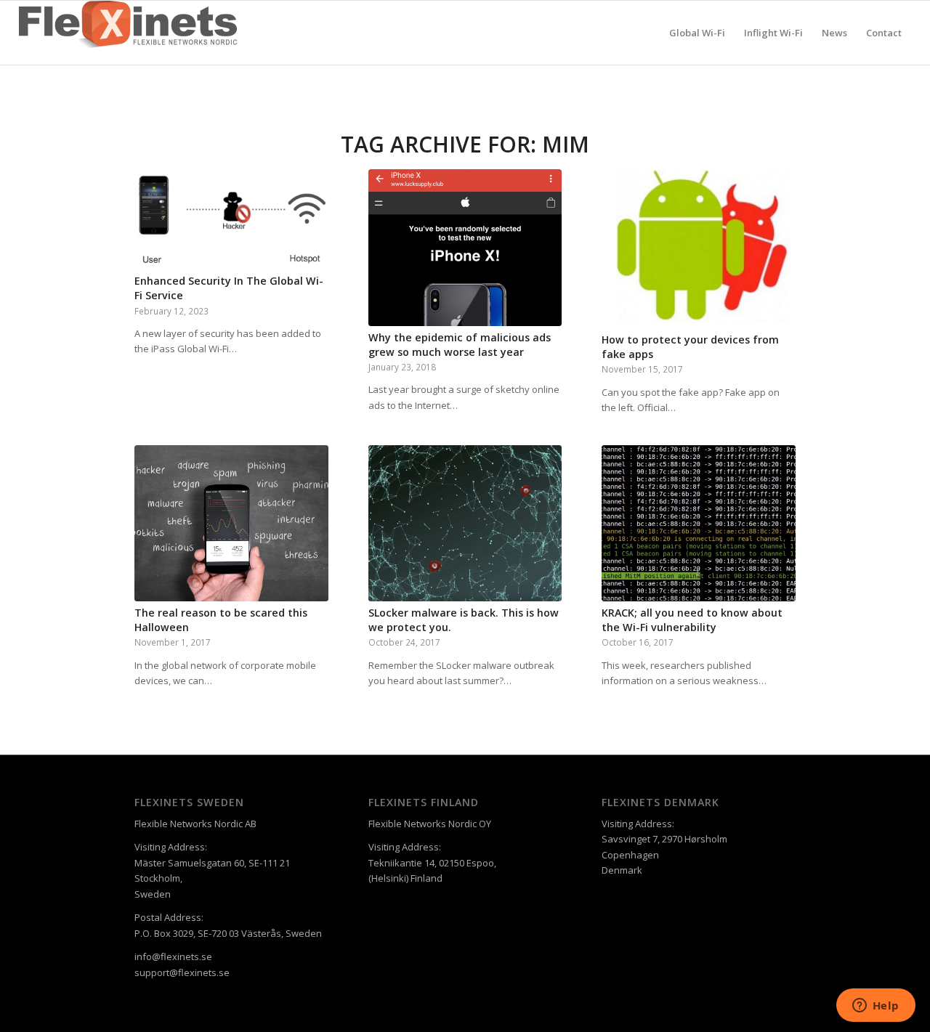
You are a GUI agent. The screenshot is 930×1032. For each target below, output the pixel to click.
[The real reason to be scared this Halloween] (231, 523)
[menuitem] (697, 33)
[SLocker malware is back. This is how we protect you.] (465, 523)
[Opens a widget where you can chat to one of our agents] (875, 1006)
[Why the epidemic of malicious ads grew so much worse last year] (465, 247)
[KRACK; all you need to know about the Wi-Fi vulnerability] (699, 523)
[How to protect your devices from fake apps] (699, 248)
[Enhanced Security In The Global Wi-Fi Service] (231, 219)
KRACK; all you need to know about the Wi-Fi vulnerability (692, 620)
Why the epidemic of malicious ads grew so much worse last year (459, 344)
